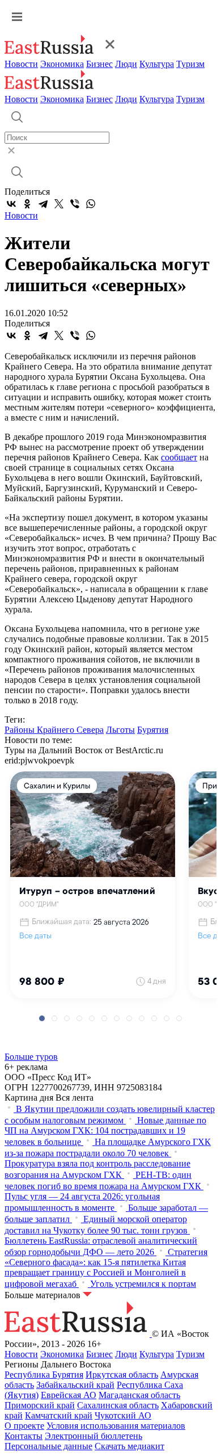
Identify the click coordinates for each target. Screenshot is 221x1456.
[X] (59, 204)
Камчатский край (58, 1415)
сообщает (179, 457)
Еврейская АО (68, 1395)
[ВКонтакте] (11, 204)
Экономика (62, 64)
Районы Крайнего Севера (54, 730)
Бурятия (152, 730)
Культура (156, 64)
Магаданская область (139, 1395)
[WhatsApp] (90, 204)
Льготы (120, 730)
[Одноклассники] (27, 204)
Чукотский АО (123, 1415)
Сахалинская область (118, 1405)
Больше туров (31, 1056)
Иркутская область (122, 1374)
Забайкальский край (75, 1385)
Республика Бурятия (44, 1374)
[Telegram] (43, 204)
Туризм (190, 64)
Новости (21, 64)
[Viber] (75, 204)
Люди (126, 64)
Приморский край (40, 1405)
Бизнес (99, 64)
